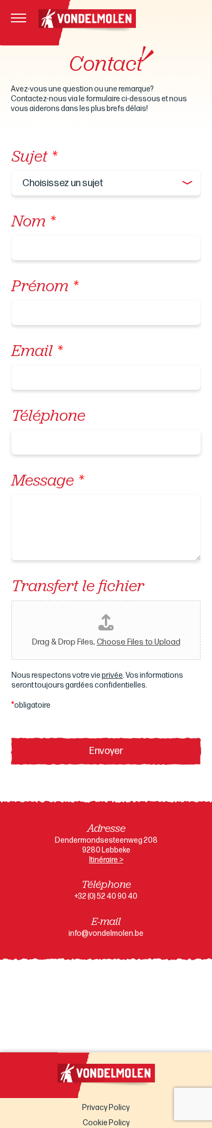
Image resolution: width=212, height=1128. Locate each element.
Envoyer (106, 751)
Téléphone (48, 416)
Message (47, 481)
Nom (33, 222)
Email (36, 352)
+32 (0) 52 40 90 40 (106, 896)
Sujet (34, 157)
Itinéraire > (106, 860)
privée (112, 675)
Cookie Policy (106, 1122)
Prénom (44, 287)
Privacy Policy (106, 1107)
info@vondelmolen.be (106, 933)
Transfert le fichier (77, 587)
